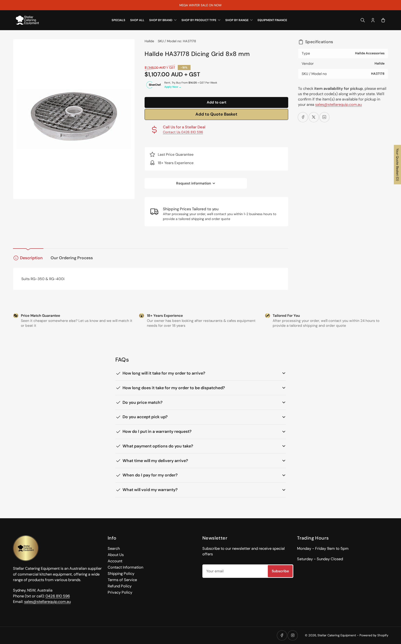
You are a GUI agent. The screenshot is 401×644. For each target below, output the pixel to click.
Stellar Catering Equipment (336, 635)
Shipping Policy (121, 573)
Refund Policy (120, 586)
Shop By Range (237, 20)
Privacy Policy (120, 592)
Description (31, 257)
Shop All (137, 20)
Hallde (149, 41)
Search (114, 548)
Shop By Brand (160, 20)
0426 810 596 (57, 596)
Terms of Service (122, 579)
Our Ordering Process (72, 257)
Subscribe (280, 571)
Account (115, 561)
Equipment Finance (272, 20)
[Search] (363, 20)
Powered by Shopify (373, 635)
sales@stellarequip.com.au (338, 104)
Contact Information (125, 567)
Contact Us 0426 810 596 (183, 132)
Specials (118, 20)
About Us (116, 554)
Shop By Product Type (198, 20)
